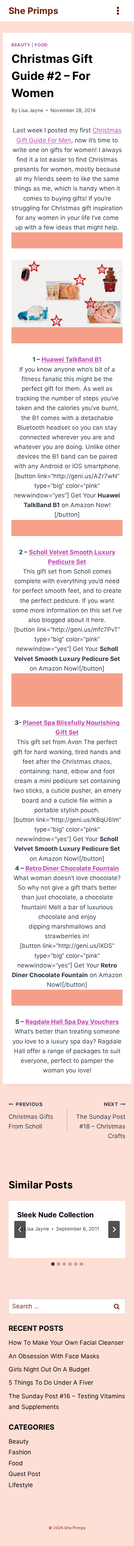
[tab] (53, 1264)
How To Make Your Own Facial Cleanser (66, 1342)
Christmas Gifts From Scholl (31, 1115)
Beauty (21, 44)
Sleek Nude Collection (55, 1215)
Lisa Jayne (31, 110)
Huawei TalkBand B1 (71, 359)
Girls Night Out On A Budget (49, 1369)
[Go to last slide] (20, 1229)
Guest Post (24, 1473)
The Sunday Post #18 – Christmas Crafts (100, 1120)
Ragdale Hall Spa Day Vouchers (72, 1021)
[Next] (114, 1229)
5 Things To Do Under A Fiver (51, 1382)
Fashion (20, 1452)
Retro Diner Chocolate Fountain (72, 868)
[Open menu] (117, 10)
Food (41, 44)
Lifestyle (21, 1485)
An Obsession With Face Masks (54, 1356)
